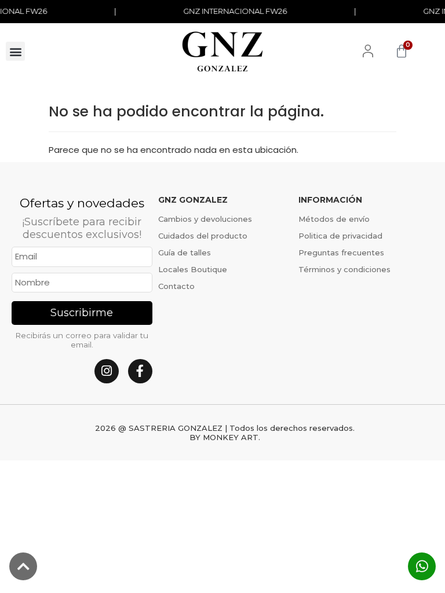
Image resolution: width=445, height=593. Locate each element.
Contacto (176, 286)
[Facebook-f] (140, 371)
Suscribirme (81, 312)
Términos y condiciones (344, 269)
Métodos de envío (334, 219)
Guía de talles (184, 252)
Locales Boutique (192, 269)
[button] (15, 51)
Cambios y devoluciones (205, 219)
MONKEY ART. (231, 437)
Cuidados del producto (202, 235)
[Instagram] (106, 371)
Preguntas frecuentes (341, 252)
